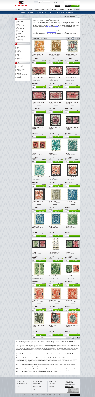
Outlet (48, 9)
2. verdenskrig (20, 66)
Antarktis (19, 70)
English (39, 2)
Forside (16, 16)
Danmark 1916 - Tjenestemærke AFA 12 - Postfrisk (54, 203)
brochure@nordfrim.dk (51, 32)
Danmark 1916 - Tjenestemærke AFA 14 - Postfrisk (71, 227)
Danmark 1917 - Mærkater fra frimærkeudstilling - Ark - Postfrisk (55, 252)
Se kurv (67, 5)
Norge (18, 47)
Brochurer (62, 9)
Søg (57, 5)
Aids (18, 67)
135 (71, 38)
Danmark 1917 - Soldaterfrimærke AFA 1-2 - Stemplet (72, 277)
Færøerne (19, 51)
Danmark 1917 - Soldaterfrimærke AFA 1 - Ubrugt (54, 277)
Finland (18, 50)
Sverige (18, 48)
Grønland (19, 52)
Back (69, 38)
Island (18, 54)
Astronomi (19, 77)
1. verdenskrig (20, 65)
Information (69, 9)
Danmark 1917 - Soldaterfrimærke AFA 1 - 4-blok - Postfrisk (39, 277)
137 (75, 38)
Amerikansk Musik (20, 69)
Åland (18, 55)
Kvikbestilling (76, 9)
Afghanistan (19, 58)
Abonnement (54, 9)
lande (47, 26)
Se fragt (33, 60)
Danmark (19, 46)
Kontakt (58, 2)
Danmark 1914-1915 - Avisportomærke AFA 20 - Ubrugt (71, 54)
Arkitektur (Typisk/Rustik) (22, 74)
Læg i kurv (41, 62)
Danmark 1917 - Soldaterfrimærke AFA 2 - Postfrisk (38, 302)
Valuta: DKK (46, 2)
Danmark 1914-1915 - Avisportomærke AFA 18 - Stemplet (38, 54)
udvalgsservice (58, 26)
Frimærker (18, 9)
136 (73, 38)
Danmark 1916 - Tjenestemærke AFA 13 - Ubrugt (73, 202)
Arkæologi (19, 76)
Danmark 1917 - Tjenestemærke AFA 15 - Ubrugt (73, 301)
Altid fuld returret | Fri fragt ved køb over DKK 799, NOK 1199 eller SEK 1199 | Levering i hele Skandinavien (47, 12)
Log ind (54, 2)
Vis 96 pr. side (44, 38)
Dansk (36, 2)
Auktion (42, 9)
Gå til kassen (75, 5)
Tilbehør (24, 9)
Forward (77, 38)
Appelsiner (19, 71)
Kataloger (31, 9)
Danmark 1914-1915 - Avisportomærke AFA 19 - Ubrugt (55, 54)
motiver (50, 26)
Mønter (37, 9)
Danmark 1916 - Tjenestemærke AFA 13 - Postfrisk (37, 227)
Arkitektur (19, 73)
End (79, 38)
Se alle (16, 59)
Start (67, 38)
